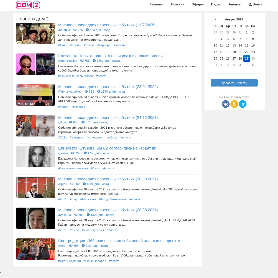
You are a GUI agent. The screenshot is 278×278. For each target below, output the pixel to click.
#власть (119, 45)
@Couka (64, 30)
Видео (216, 4)
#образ (112, 137)
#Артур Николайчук (112, 199)
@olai (62, 245)
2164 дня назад (96, 245)
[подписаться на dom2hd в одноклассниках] (234, 103)
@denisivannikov (69, 91)
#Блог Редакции (69, 261)
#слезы (89, 45)
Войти (257, 4)
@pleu (62, 184)
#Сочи (62, 45)
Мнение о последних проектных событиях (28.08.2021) (108, 209)
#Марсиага (88, 199)
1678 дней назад (112, 91)
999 (76, 245)
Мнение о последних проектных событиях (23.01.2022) (108, 86)
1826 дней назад (102, 214)
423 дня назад (99, 30)
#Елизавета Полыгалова (75, 76)
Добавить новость (234, 83)
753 (77, 153)
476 (80, 30)
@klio (62, 122)
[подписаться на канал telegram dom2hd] (243, 103)
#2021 (62, 137)
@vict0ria (64, 214)
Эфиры (198, 4)
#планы (75, 45)
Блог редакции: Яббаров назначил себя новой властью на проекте (119, 240)
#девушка (77, 137)
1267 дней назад (108, 60)
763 (91, 91)
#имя (85, 230)
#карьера (104, 45)
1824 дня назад (97, 184)
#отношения (95, 137)
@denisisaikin (67, 60)
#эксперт (78, 106)
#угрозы (98, 230)
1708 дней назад (96, 122)
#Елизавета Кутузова (73, 168)
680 (75, 122)
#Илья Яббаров (95, 261)
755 (87, 60)
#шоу (73, 199)
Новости (177, 4)
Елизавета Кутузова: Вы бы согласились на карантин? (107, 148)
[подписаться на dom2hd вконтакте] (226, 103)
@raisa (63, 153)
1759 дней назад (99, 153)
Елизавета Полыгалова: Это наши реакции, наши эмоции (110, 55)
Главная (157, 4)
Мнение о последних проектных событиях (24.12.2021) (108, 117)
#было (95, 168)
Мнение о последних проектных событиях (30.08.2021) (108, 178)
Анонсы (235, 4)
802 (77, 184)
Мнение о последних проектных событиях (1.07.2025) (107, 24)
